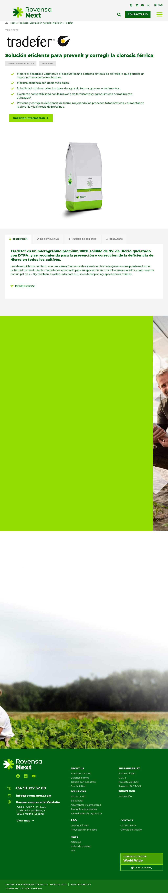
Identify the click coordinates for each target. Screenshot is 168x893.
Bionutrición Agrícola (40, 23)
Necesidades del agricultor (86, 813)
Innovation (126, 791)
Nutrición (57, 23)
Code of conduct (80, 884)
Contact (126, 820)
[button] (119, 15)
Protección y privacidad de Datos (27, 884)
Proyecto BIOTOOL (130, 786)
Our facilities (78, 786)
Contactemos (128, 825)
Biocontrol (77, 800)
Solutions (78, 791)
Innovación (125, 796)
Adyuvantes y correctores (86, 804)
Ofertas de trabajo (131, 829)
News (74, 836)
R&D (74, 820)
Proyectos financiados (84, 829)
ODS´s (122, 777)
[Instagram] (148, 5)
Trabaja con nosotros (83, 781)
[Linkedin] (137, 5)
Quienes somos (80, 777)
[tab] (18, 239)
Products (23, 23)
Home (13, 23)
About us (77, 768)
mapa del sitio (58, 884)
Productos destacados (84, 809)
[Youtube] (142, 5)
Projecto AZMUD (128, 781)
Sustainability (129, 768)
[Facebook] (131, 5)
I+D (73, 850)
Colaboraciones (80, 825)
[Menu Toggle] (159, 14)
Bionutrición (78, 796)
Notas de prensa (80, 846)
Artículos (76, 842)
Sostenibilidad (126, 773)
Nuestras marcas (80, 773)
